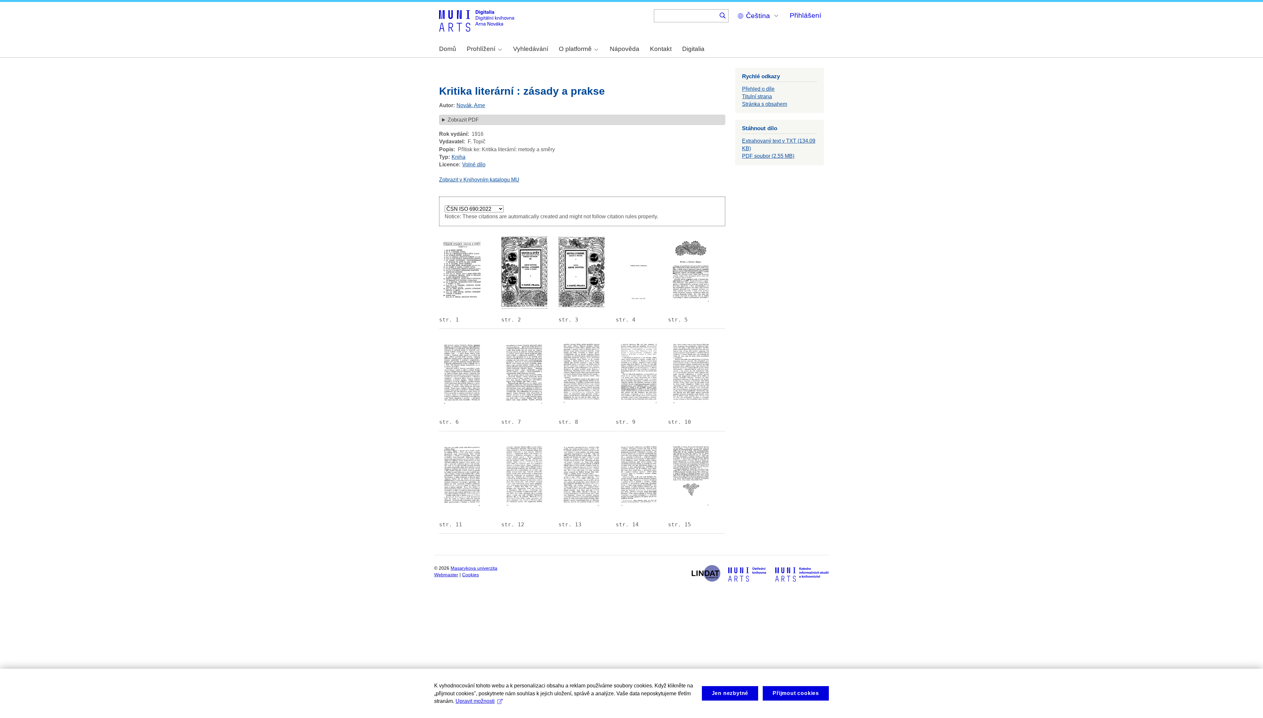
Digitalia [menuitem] (693, 49)
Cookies (470, 574)
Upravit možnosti (475, 701)
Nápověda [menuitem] (624, 49)
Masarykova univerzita (474, 568)
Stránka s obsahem (764, 104)
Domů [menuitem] (447, 49)
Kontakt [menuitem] (661, 49)
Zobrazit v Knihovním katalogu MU (479, 179)
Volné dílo (473, 164)
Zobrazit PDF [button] (463, 120)
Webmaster (446, 574)
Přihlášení (805, 15)
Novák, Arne (471, 105)
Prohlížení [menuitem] (481, 49)
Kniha (458, 157)
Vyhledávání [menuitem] (530, 49)
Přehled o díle (758, 89)
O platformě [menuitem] (575, 49)
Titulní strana (757, 96)
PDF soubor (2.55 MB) (768, 156)
